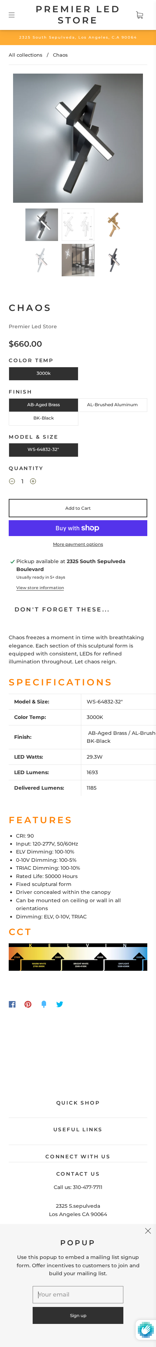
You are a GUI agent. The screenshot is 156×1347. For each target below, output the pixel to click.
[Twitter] (60, 1004)
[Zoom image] (78, 140)
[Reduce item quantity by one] (12, 482)
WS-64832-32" (43, 449)
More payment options (78, 544)
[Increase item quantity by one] (33, 482)
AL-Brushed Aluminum (112, 404)
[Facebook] (12, 1004)
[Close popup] (148, 1232)
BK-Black (43, 418)
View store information (40, 587)
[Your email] (78, 1294)
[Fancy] (44, 1004)
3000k (43, 373)
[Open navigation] (17, 15)
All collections (25, 55)
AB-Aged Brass (43, 404)
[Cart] (139, 15)
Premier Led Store (78, 15)
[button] (26, 140)
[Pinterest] (28, 1004)
